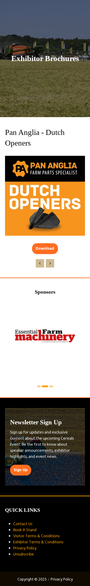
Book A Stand (24, 530)
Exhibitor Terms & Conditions (38, 542)
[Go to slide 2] (45, 386)
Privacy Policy (25, 548)
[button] (45, 248)
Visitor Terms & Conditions (36, 536)
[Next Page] (50, 263)
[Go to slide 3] (51, 386)
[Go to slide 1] (39, 386)
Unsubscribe (23, 554)
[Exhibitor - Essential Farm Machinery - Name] (45, 340)
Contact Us (22, 524)
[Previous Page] (40, 263)
